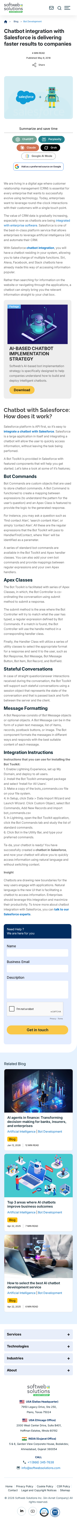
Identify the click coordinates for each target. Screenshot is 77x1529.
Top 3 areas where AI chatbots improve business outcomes (31, 1204)
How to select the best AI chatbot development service (33, 1285)
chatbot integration (40, 248)
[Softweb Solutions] (38, 1390)
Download (22, 390)
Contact (13, 1490)
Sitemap (65, 1490)
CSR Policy (63, 1486)
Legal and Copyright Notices (39, 1490)
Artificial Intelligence (21, 1131)
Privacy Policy (25, 1486)
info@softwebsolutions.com (40, 1468)
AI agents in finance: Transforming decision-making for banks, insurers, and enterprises (36, 1122)
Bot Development (32, 21)
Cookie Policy (45, 1486)
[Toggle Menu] (67, 8)
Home (9, 1486)
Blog (16, 21)
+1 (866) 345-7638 (40, 1462)
